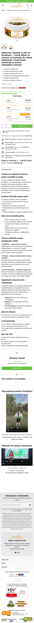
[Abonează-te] (30, 505)
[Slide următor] (29, 27)
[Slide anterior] (4, 27)
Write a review (17, 368)
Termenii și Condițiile (22, 509)
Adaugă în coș (22, 126)
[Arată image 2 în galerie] (10, 47)
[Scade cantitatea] (3, 126)
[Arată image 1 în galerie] (4, 47)
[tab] (4, 47)
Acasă (3, 10)
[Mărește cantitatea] (9, 126)
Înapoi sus (18, 580)
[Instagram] (18, 552)
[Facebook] (15, 552)
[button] (2, 5)
